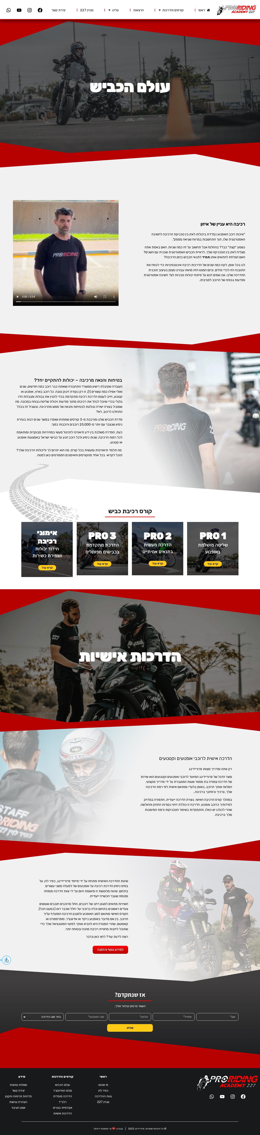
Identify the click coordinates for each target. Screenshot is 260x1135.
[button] (5, 960)
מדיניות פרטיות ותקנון (18, 1096)
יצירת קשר (18, 1090)
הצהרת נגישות (18, 1102)
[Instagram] (29, 10)
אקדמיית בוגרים (62, 1107)
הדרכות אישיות (62, 1113)
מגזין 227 (103, 1102)
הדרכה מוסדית (62, 1096)
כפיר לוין (103, 1090)
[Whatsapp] (8, 10)
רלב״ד (62, 1102)
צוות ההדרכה (103, 1096)
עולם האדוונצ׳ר (62, 1090)
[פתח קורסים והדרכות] (159, 10)
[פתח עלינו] (109, 10)
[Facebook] (40, 10)
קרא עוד (212, 564)
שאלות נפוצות (18, 1085)
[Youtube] (19, 10)
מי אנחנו (103, 1085)
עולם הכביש (62, 1085)
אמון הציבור (18, 1107)
